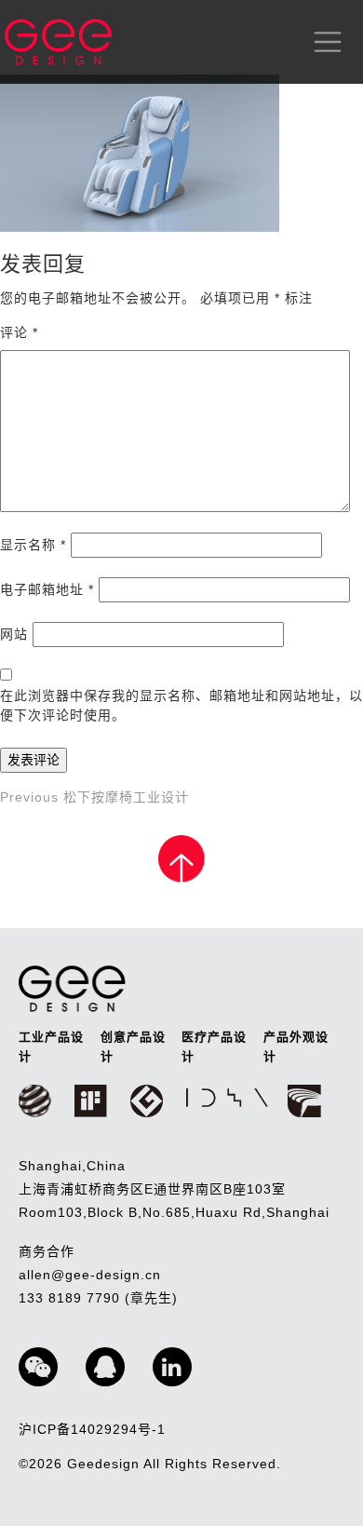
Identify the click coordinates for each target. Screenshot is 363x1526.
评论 (19, 332)
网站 (14, 634)
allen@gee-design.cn (90, 1274)
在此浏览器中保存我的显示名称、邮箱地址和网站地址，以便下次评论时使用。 (181, 705)
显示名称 (33, 544)
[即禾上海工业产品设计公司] (58, 42)
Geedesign (105, 1463)
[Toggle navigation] (323, 41)
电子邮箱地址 (47, 589)
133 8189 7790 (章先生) (98, 1297)
